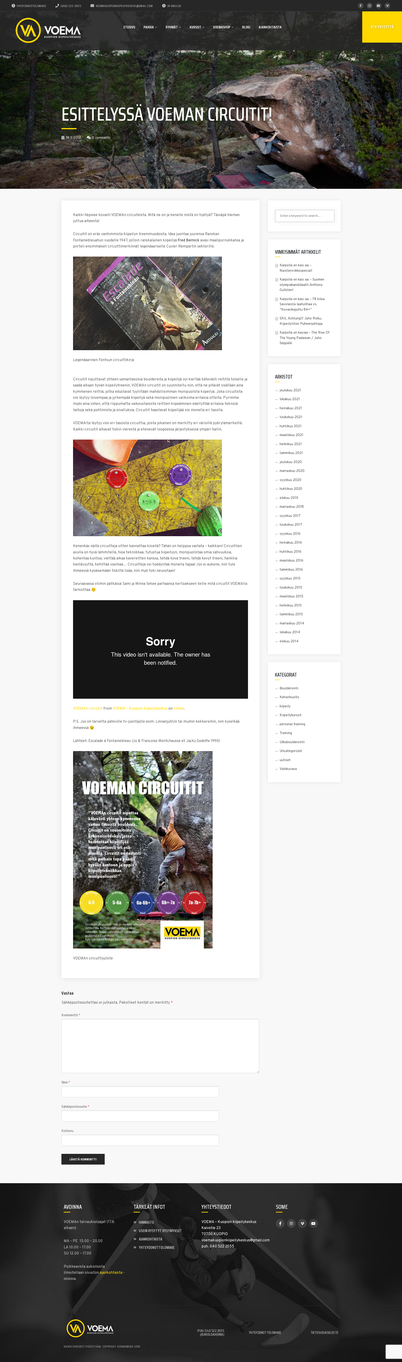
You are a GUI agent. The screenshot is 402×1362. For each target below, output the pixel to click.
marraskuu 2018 (292, 507)
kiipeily (285, 706)
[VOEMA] (49, 30)
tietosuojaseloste (324, 1332)
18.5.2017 (73, 138)
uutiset (285, 760)
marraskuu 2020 (292, 471)
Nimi (65, 1083)
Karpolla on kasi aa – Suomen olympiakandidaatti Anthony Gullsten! (302, 285)
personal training (292, 724)
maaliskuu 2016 (291, 561)
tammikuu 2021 (291, 453)
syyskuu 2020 (290, 480)
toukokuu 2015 (291, 588)
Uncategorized (291, 751)
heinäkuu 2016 (291, 543)
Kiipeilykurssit (291, 715)
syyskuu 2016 (290, 534)
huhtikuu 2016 (291, 552)
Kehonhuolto (289, 697)
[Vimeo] (387, 6)
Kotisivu (67, 1131)
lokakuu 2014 (290, 632)
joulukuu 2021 (290, 390)
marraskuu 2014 (292, 623)
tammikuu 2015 (291, 614)
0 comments (101, 138)
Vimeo (178, 708)
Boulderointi (289, 688)
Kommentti (70, 1015)
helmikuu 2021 (291, 444)
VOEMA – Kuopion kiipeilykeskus (140, 708)
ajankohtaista (111, 1273)
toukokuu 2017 (291, 525)
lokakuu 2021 (290, 399)
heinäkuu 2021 (291, 408)
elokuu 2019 (289, 498)
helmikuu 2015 (291, 605)
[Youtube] (379, 6)
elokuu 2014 (289, 641)
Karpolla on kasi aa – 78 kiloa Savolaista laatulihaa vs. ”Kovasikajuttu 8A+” (302, 304)
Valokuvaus (288, 769)
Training (286, 733)
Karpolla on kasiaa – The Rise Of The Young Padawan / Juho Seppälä (305, 338)
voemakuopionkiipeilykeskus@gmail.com (124, 5)
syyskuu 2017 (290, 516)
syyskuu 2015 (290, 578)
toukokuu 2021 (291, 417)
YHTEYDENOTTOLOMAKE (31, 5)
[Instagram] (369, 6)
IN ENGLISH (174, 5)
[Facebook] (361, 6)
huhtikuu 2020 (291, 489)
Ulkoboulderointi (292, 742)
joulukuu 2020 (291, 462)
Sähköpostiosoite (75, 1107)
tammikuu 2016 (291, 570)
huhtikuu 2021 (291, 426)
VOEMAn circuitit (87, 708)
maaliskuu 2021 (291, 435)
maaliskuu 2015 (291, 596)
